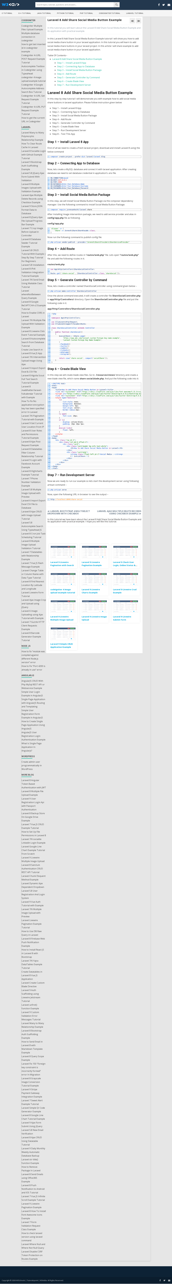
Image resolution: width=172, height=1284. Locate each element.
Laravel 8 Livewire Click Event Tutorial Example (33, 333)
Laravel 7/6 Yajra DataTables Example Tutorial (32, 964)
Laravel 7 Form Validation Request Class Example (31, 1226)
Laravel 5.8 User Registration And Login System (33, 894)
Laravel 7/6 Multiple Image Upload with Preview (32, 913)
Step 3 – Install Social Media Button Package (79, 70)
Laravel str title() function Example (30, 1161)
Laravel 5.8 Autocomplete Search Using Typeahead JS (32, 526)
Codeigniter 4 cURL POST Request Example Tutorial (33, 59)
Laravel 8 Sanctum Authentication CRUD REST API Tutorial (32, 868)
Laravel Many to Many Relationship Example (33, 1025)
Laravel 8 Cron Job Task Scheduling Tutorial (34, 535)
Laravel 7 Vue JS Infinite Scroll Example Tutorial (33, 1198)
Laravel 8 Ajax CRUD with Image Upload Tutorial (32, 515)
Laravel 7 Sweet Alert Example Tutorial (32, 1102)
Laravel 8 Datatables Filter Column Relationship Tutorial (32, 453)
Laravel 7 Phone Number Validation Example (31, 482)
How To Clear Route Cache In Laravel (32, 145)
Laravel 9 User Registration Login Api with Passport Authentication (33, 804)
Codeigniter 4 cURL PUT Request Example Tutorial (34, 110)
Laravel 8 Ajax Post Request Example (31, 443)
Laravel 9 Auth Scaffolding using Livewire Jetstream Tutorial (31, 996)
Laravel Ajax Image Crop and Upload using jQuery (34, 603)
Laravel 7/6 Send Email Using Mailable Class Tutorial (33, 283)
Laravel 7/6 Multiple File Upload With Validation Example (33, 324)
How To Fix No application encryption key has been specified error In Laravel (33, 407)
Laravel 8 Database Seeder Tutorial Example (31, 243)
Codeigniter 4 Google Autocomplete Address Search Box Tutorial (33, 88)
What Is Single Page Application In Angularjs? (32, 747)
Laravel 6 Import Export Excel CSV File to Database (33, 504)
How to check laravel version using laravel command (32, 1237)
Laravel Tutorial (135, 13)
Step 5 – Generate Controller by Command (78, 77)
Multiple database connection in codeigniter (31, 37)
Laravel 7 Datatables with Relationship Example (32, 556)
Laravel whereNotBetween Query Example (31, 294)
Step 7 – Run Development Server (74, 84)
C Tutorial (7, 13)
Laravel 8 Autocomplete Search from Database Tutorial (33, 342)
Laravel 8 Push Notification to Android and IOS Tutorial (33, 1189)
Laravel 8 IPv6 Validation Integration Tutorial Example (33, 272)
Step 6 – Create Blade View (70, 81)
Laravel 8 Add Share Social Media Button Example (77, 59)
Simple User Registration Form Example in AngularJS (32, 714)
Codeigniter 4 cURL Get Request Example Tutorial (33, 99)
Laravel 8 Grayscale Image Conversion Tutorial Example (31, 1082)
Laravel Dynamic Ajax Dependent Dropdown (33, 885)
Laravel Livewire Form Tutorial (33, 594)
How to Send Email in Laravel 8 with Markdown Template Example (32, 1047)
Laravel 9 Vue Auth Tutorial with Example (33, 903)
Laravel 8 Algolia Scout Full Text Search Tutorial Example (33, 379)
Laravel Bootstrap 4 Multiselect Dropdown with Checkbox (68, 512)
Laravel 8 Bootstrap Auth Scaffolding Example (32, 1034)
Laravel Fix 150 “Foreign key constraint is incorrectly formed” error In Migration (33, 1069)
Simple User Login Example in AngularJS (32, 693)
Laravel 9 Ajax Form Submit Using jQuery (32, 1124)
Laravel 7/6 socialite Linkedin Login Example (33, 841)
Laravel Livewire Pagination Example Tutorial (32, 924)
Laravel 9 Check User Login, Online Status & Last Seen (124, 565)
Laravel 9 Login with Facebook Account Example (32, 464)
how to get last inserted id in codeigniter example (33, 48)
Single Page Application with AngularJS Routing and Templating (33, 703)
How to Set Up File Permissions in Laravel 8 (34, 833)
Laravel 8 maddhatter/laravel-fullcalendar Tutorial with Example (32, 392)
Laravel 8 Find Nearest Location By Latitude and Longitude (33, 585)
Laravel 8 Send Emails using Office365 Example (32, 1178)
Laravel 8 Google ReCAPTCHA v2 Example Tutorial (34, 305)
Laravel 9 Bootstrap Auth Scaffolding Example (32, 166)
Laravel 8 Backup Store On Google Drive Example (33, 817)
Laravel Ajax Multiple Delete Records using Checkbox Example (32, 199)
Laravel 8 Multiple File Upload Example (32, 793)
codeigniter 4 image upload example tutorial (34, 79)
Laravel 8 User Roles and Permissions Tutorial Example (32, 434)
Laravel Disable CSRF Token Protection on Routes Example (32, 1255)
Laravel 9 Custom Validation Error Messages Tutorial (31, 1016)
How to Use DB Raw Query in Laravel (32, 933)
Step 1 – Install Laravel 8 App (71, 62)
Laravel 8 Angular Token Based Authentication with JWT (34, 784)
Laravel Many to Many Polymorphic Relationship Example (33, 136)
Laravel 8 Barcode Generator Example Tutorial (31, 637)
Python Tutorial (65, 13)
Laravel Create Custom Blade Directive (33, 984)
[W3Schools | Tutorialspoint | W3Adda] (10, 5)
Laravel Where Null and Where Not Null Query (33, 1246)
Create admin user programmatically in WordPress (32, 765)
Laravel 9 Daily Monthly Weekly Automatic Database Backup (33, 1152)
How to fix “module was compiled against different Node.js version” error (33, 657)
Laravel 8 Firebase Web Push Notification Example (33, 942)
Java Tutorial (44, 13)
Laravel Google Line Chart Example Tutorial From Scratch (33, 850)
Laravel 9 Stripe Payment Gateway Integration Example (32, 1093)
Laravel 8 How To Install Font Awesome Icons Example (34, 1215)
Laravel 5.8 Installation (33, 264)
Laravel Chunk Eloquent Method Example (34, 878)
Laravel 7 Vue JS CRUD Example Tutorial (33, 826)
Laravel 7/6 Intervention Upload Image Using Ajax (34, 361)
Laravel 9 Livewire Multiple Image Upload (33, 859)
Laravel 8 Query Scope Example (33, 1058)
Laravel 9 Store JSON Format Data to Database (32, 210)
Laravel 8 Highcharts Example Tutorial (32, 473)
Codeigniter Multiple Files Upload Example (32, 27)
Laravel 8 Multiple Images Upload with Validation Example (32, 188)
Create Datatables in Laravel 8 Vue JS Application (32, 975)
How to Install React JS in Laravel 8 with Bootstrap (33, 953)
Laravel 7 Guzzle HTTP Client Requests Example (33, 625)
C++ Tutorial (24, 13)
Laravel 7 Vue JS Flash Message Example (32, 565)
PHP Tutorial (86, 13)
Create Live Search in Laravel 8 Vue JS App (32, 351)
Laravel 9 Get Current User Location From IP (33, 425)
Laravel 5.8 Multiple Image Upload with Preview (31, 493)
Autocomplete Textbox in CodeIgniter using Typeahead (33, 70)
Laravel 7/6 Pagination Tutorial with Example (33, 417)
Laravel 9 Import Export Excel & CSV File (33, 370)
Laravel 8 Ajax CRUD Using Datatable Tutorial (32, 1141)
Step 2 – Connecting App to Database (76, 66)
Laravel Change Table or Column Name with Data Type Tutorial (33, 574)
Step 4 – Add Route (66, 73)
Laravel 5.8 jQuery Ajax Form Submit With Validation (33, 177)
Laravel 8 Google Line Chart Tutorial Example (33, 1117)
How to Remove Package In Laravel (31, 1168)
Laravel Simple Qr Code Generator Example (33, 1109)
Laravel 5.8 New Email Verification (32, 1132)
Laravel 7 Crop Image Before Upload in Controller (32, 232)
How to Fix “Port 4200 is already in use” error (33, 668)
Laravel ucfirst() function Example (30, 1006)
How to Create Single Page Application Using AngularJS (33, 725)
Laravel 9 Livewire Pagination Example (32, 1205)
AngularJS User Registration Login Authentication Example (33, 736)
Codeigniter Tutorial (109, 13)
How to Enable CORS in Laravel (33, 314)
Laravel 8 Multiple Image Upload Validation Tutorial (31, 545)
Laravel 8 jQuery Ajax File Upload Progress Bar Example (32, 221)
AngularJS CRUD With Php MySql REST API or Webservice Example (33, 684)
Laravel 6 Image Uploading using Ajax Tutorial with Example (33, 614)
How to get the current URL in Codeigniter (33, 119)
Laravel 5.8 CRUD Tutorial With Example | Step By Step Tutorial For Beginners (34, 256)
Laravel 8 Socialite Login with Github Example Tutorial (34, 155)
